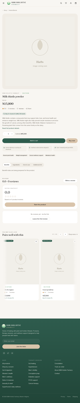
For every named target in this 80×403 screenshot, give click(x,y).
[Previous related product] (60, 234)
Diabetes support (34, 377)
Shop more (72, 234)
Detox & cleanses (8, 380)
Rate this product (40, 204)
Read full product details (10, 128)
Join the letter (21, 346)
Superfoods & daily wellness (11, 387)
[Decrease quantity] (4, 134)
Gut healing (32, 363)
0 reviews (11, 108)
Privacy (63, 396)
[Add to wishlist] (36, 241)
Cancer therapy (33, 383)
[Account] (71, 3)
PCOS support (33, 380)
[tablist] (23, 165)
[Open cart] (76, 3)
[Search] (61, 3)
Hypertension (32, 367)
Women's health (7, 373)
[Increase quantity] (12, 134)
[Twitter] (8, 353)
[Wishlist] (66, 3)
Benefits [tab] (6, 165)
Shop (5, 10)
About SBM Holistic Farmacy (64, 370)
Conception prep (34, 373)
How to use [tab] (26, 165)
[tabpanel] (40, 170)
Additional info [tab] (37, 165)
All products (6, 363)
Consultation (59, 363)
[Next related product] (65, 234)
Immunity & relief (7, 383)
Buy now (72, 141)
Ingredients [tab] (16, 165)
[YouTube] (12, 353)
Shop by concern (8, 367)
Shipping (75, 396)
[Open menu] (3, 3)
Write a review (70, 180)
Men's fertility (32, 370)
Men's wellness (7, 377)
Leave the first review (40, 219)
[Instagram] (4, 353)
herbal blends (13, 10)
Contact (57, 373)
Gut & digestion (7, 370)
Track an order (59, 367)
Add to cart (34, 141)
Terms (69, 396)
